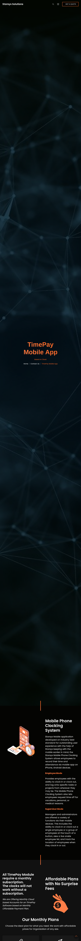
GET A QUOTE (70, 4)
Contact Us (35, 364)
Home (26, 364)
